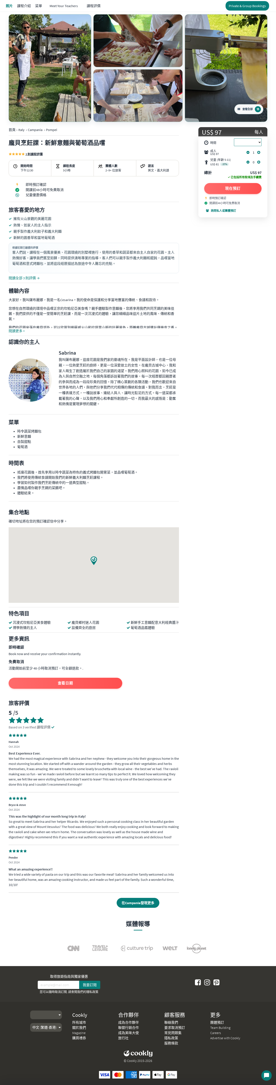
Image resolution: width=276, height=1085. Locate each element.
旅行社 (123, 1038)
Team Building (220, 1027)
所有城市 (79, 1022)
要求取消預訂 (174, 1027)
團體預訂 (217, 1022)
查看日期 (65, 683)
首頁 (12, 130)
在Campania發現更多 (138, 903)
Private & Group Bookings (247, 6)
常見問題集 (173, 1033)
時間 (213, 142)
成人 (214, 152)
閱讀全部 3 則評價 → (24, 278)
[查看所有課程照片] (50, 68)
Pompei (51, 130)
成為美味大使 (128, 1033)
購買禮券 (79, 1038)
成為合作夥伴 (128, 1022)
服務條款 (171, 1043)
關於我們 (79, 1027)
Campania (35, 130)
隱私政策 (92, 992)
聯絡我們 (171, 1022)
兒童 (220, 162)
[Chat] (266, 1075)
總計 (208, 173)
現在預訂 (233, 188)
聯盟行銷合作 (128, 1027)
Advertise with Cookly (225, 1038)
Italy (21, 130)
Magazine (79, 1033)
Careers (215, 1033)
